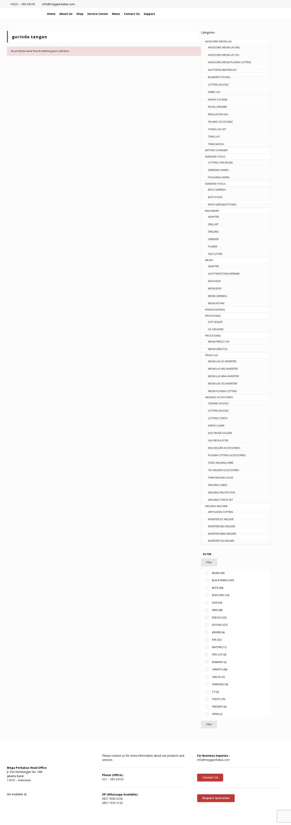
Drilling (213, 231)
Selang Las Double (220, 121)
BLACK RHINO (223, 580)
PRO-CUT (219, 654)
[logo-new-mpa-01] (24, 14)
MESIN (209, 260)
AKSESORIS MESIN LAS (218, 41)
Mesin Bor (214, 288)
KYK (216, 639)
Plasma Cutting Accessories (227, 455)
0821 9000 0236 (112, 798)
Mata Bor (214, 281)
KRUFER (218, 632)
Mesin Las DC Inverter (222, 361)
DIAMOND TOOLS (215, 156)
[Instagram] (42, 787)
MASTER (219, 647)
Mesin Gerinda (217, 296)
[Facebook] (12, 787)
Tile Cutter (215, 254)
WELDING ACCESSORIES (219, 397)
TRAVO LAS (211, 355)
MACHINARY (212, 211)
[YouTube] (32, 787)
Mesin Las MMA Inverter (223, 376)
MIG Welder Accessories (224, 448)
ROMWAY (219, 662)
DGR (217, 602)
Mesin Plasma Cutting (222, 391)
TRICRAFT (219, 706)
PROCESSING (213, 316)
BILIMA (218, 573)
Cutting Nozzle (218, 84)
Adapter (213, 216)
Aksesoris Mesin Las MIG (224, 47)
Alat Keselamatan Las (222, 70)
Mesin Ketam (216, 303)
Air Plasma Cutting (220, 512)
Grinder (213, 239)
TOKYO (218, 699)
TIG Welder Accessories (223, 470)
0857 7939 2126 (112, 803)
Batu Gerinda (217, 189)
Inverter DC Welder (221, 519)
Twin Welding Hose (220, 477)
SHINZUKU (220, 684)
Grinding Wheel (218, 170)
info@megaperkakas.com (213, 760)
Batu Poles (215, 197)
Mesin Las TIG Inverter (222, 383)
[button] (258, 14)
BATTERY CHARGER (216, 150)
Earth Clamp (216, 425)
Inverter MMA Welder (222, 533)
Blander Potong (219, 77)
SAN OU (218, 677)
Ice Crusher (215, 329)
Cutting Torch (217, 418)
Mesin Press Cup (218, 341)
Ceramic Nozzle (218, 403)
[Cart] (266, 14)
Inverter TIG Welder (221, 541)
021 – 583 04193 (113, 779)
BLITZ (217, 587)
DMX (217, 610)
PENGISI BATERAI (215, 309)
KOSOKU (219, 625)
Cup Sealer (215, 322)
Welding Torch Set (220, 500)
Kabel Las (214, 92)
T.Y (215, 691)
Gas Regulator (218, 440)
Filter (209, 562)
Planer (212, 246)
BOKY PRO (220, 595)
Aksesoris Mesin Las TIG (223, 55)
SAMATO (219, 669)
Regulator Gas (218, 114)
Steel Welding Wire (220, 462)
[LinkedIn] (22, 787)
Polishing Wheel (219, 177)
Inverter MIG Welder (221, 526)
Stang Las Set (217, 129)
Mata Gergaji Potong (222, 204)
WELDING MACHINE (216, 506)
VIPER (217, 714)
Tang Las (214, 136)
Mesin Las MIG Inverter (223, 368)
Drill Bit (213, 224)
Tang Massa (216, 144)
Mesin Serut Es (217, 349)
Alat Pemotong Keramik (224, 273)
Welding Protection (221, 492)
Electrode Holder (220, 433)
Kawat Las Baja (217, 99)
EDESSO (219, 617)
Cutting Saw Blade (220, 162)
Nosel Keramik (217, 107)
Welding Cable (217, 485)
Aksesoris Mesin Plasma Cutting (229, 62)
